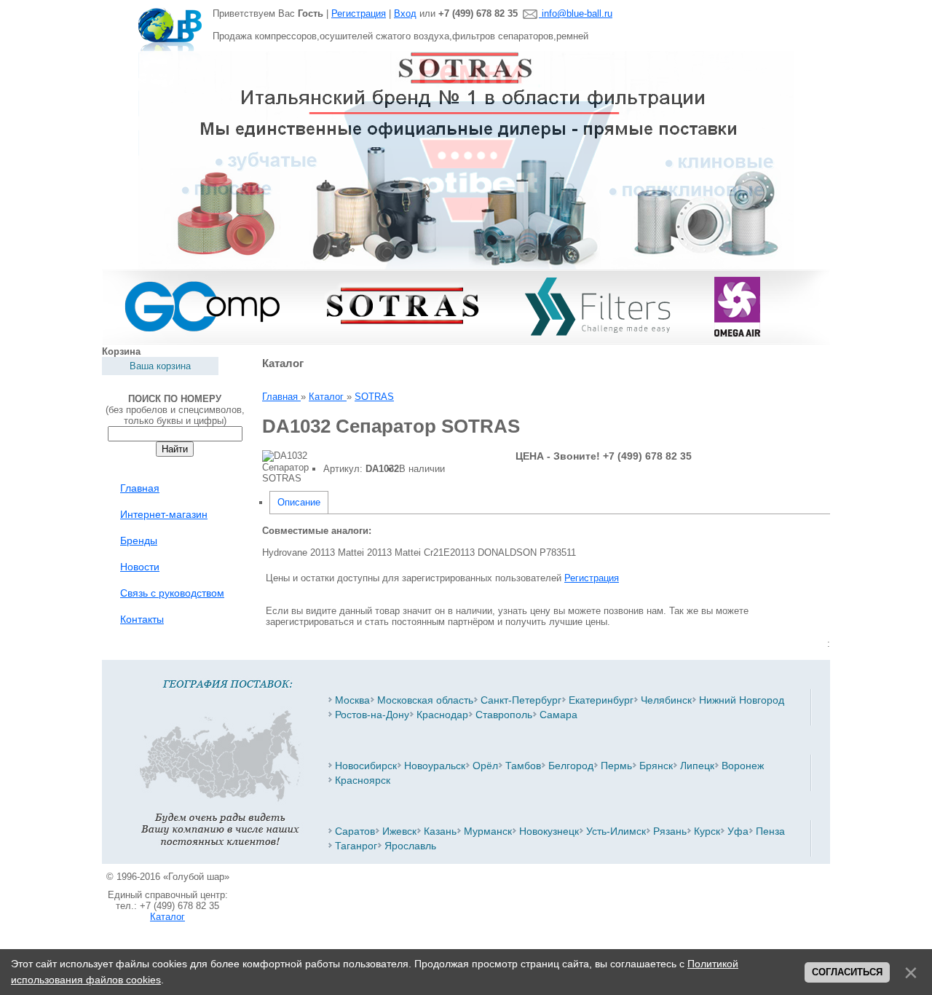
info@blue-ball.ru (575, 13)
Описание (298, 502)
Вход (405, 13)
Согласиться (847, 972)
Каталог (167, 916)
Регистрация (358, 13)
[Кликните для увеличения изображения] (285, 467)
